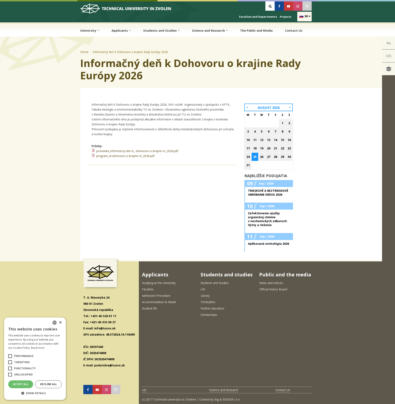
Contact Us (293, 30)
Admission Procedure (156, 296)
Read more (38, 348)
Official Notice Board (273, 289)
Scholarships (209, 315)
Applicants (120, 30)
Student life (149, 308)
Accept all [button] (21, 384)
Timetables (208, 302)
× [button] (60, 322)
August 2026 (269, 107)
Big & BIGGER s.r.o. (227, 399)
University (88, 30)
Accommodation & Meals (159, 302)
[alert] (35, 358)
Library (205, 296)
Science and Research (209, 30)
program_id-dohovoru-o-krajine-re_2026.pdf (125, 156)
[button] (10, 356)
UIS (388, 56)
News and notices (271, 283)
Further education (212, 308)
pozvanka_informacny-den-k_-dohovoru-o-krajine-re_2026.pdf (137, 151)
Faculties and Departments (258, 16)
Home (84, 52)
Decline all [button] (48, 384)
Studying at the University (159, 283)
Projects (285, 16)
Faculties (148, 289)
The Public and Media (256, 30)
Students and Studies (160, 30)
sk (306, 16)
